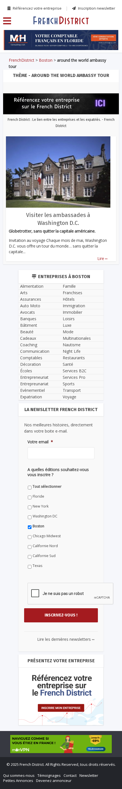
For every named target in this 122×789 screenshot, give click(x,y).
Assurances (30, 299)
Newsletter (88, 775)
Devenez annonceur (53, 780)
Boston (45, 60)
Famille (69, 286)
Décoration (30, 364)
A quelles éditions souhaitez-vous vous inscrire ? (58, 472)
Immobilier (72, 312)
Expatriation (31, 396)
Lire (102, 258)
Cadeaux (28, 338)
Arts (24, 292)
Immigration (74, 305)
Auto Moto (30, 305)
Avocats (27, 312)
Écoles (26, 370)
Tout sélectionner (47, 486)
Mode (68, 331)
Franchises (72, 292)
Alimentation (31, 286)
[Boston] (61, 20)
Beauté (26, 331)
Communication (34, 351)
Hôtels (69, 299)
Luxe (67, 325)
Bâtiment (28, 325)
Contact (70, 775)
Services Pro (74, 377)
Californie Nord (45, 545)
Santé (68, 364)
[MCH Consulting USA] (61, 40)
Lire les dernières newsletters (65, 639)
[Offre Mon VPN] (61, 744)
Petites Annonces (18, 780)
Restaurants (74, 357)
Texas (37, 565)
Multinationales (77, 338)
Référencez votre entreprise (37, 8)
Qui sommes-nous (19, 775)
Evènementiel (32, 390)
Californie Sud (44, 555)
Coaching (28, 344)
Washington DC (45, 516)
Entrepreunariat (34, 383)
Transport (72, 390)
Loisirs (69, 318)
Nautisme (72, 344)
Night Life (72, 351)
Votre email (40, 441)
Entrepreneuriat (34, 377)
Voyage (69, 396)
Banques (28, 318)
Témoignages (49, 775)
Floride (38, 496)
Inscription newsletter (96, 8)
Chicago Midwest (47, 536)
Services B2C (75, 370)
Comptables (31, 357)
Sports (69, 383)
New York (41, 506)
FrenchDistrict (21, 60)
